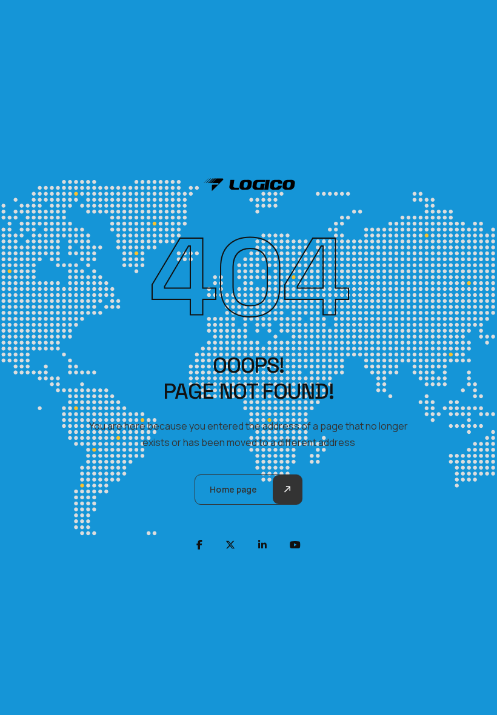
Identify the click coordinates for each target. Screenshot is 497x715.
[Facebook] (199, 545)
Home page (233, 489)
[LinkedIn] (262, 545)
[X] (230, 545)
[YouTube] (295, 545)
